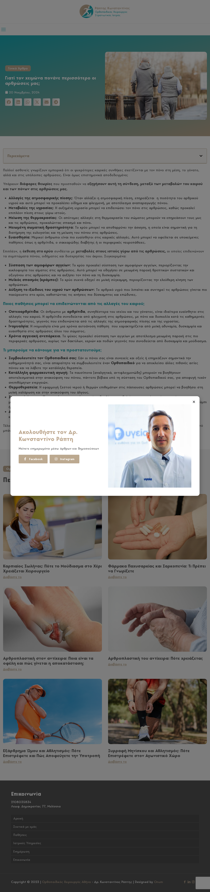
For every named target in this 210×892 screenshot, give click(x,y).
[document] (105, 446)
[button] (193, 401)
